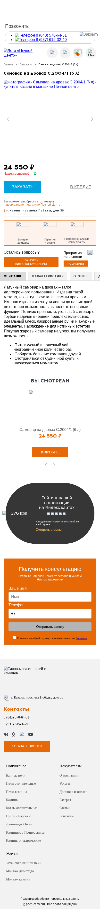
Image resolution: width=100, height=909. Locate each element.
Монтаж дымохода (20, 871)
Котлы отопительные (21, 808)
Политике (81, 638)
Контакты (66, 816)
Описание (13, 276)
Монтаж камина (18, 879)
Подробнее (75, 263)
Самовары (26, 64)
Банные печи (15, 775)
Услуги (64, 783)
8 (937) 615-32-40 (16, 724)
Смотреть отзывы (48, 529)
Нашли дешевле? (16, 173)
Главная (8, 64)
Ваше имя (17, 588)
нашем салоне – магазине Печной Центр (32, 204)
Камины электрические (23, 840)
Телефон (16, 605)
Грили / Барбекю (18, 816)
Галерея (65, 800)
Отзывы (80, 276)
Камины (12, 800)
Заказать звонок (26, 746)
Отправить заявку (50, 627)
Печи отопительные (21, 783)
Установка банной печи (24, 863)
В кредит (80, 186)
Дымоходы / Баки (19, 824)
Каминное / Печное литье (25, 832)
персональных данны (50, 898)
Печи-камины (16, 792)
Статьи (64, 808)
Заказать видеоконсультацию (31, 262)
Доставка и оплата (73, 792)
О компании (68, 775)
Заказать (22, 186)
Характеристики (48, 276)
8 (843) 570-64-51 (16, 717)
